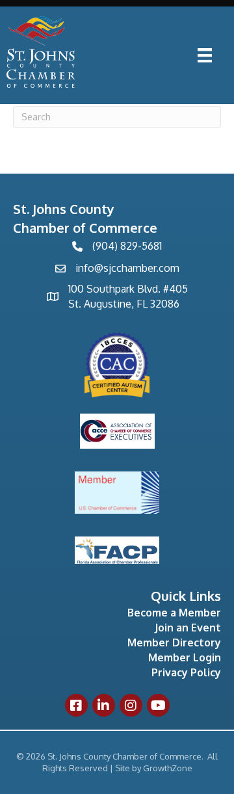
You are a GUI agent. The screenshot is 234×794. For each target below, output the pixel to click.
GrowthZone (167, 768)
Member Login (184, 657)
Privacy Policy (186, 672)
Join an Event (188, 627)
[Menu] (204, 55)
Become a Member (174, 612)
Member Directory (174, 642)
